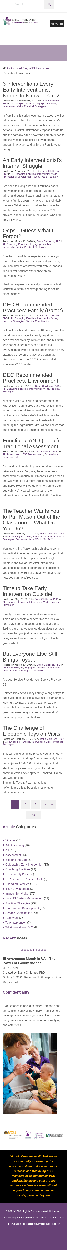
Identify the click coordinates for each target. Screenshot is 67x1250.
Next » (48, 804)
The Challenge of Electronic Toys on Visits (31, 731)
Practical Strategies (35, 106)
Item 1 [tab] (22, 950)
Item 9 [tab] (45, 950)
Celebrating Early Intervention (24, 864)
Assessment (13, 454)
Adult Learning (11, 667)
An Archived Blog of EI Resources (27, 68)
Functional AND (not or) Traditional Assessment (31, 443)
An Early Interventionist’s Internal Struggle (32, 163)
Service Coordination (37, 321)
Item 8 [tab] (42, 950)
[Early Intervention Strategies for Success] (20, 20)
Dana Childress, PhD (49, 241)
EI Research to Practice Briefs (24, 879)
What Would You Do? (46, 176)
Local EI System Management (24, 898)
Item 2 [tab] (25, 950)
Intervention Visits (13, 106)
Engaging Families (45, 103)
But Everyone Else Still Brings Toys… (30, 657)
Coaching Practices (18, 244)
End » (33, 815)
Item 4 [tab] (31, 950)
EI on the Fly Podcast (18, 874)
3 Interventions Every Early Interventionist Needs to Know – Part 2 (31, 89)
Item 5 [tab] (33, 950)
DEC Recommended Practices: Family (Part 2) (33, 307)
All (12, 103)
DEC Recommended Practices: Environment (30, 378)
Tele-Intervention (15, 922)
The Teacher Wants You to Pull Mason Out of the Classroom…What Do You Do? (31, 519)
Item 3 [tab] (28, 950)
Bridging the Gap (24, 103)
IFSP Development (32, 454)
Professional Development (17, 176)
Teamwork (21, 539)
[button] (54, 23)
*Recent (10, 840)
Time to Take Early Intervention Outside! (27, 591)
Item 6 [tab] (36, 950)
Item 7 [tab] (39, 950)
